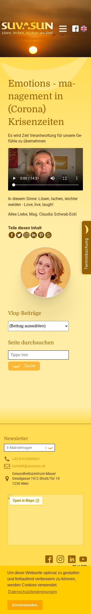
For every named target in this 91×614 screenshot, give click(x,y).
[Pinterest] (41, 235)
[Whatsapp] (48, 235)
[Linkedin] (34, 235)
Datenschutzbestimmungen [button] (32, 592)
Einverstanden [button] (24, 605)
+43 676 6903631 (26, 459)
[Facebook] (12, 235)
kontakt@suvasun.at (28, 466)
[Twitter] (19, 235)
